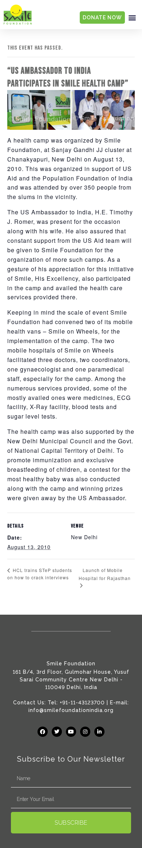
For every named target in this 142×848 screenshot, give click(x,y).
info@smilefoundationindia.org (71, 710)
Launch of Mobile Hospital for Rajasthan (105, 574)
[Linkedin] (99, 732)
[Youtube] (71, 732)
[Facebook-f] (43, 732)
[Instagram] (85, 732)
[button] (132, 18)
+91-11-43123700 (82, 702)
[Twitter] (57, 732)
